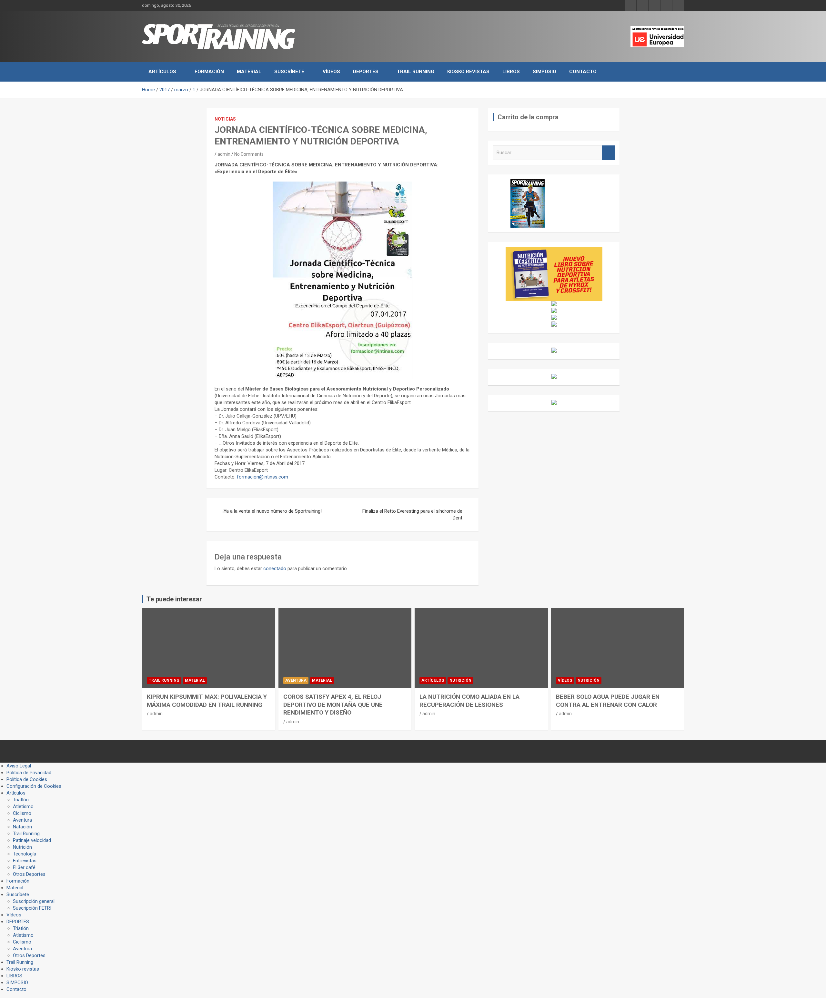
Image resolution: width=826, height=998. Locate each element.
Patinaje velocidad (32, 840)
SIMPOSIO (544, 71)
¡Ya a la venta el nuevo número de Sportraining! (272, 511)
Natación (22, 827)
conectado (274, 568)
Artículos (162, 71)
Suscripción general (34, 901)
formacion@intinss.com (262, 477)
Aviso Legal (18, 766)
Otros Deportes (29, 874)
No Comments (249, 154)
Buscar (608, 152)
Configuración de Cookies (33, 786)
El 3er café (24, 867)
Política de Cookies (26, 779)
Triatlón (21, 800)
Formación (209, 71)
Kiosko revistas (468, 71)
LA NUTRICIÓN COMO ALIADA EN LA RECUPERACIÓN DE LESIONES (469, 700)
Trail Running (415, 71)
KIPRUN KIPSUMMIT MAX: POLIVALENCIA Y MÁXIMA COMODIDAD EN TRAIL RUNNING (207, 700)
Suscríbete (289, 71)
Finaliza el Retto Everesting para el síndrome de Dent (412, 514)
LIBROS (511, 71)
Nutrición (460, 680)
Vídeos (331, 71)
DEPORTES (365, 71)
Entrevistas (24, 861)
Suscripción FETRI (32, 908)
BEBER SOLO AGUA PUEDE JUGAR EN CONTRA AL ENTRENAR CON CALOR (608, 700)
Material (249, 71)
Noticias (225, 119)
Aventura (296, 680)
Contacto (583, 71)
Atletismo (23, 806)
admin (223, 154)
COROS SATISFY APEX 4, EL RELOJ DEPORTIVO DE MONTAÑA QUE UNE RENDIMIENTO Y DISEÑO (333, 704)
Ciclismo (22, 813)
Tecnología (24, 854)
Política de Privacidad (28, 773)
